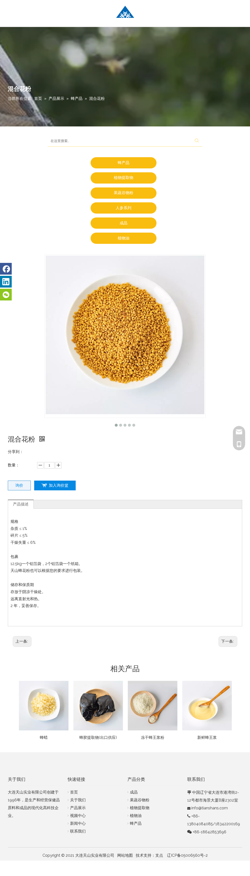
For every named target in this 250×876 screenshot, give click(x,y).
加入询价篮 (58, 485)
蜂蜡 (44, 737)
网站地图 (125, 855)
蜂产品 (123, 162)
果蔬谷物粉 (123, 192)
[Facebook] (6, 269)
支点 (159, 855)
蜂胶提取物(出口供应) (98, 737)
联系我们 (78, 831)
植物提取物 (123, 177)
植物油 (123, 238)
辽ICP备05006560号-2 (187, 855)
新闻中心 (78, 823)
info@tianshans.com (209, 808)
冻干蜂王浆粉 (152, 737)
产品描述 (21, 504)
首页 (74, 792)
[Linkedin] (6, 282)
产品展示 (78, 807)
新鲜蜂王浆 (207, 737)
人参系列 (123, 208)
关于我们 (78, 800)
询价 (19, 485)
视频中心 (78, 815)
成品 (123, 223)
